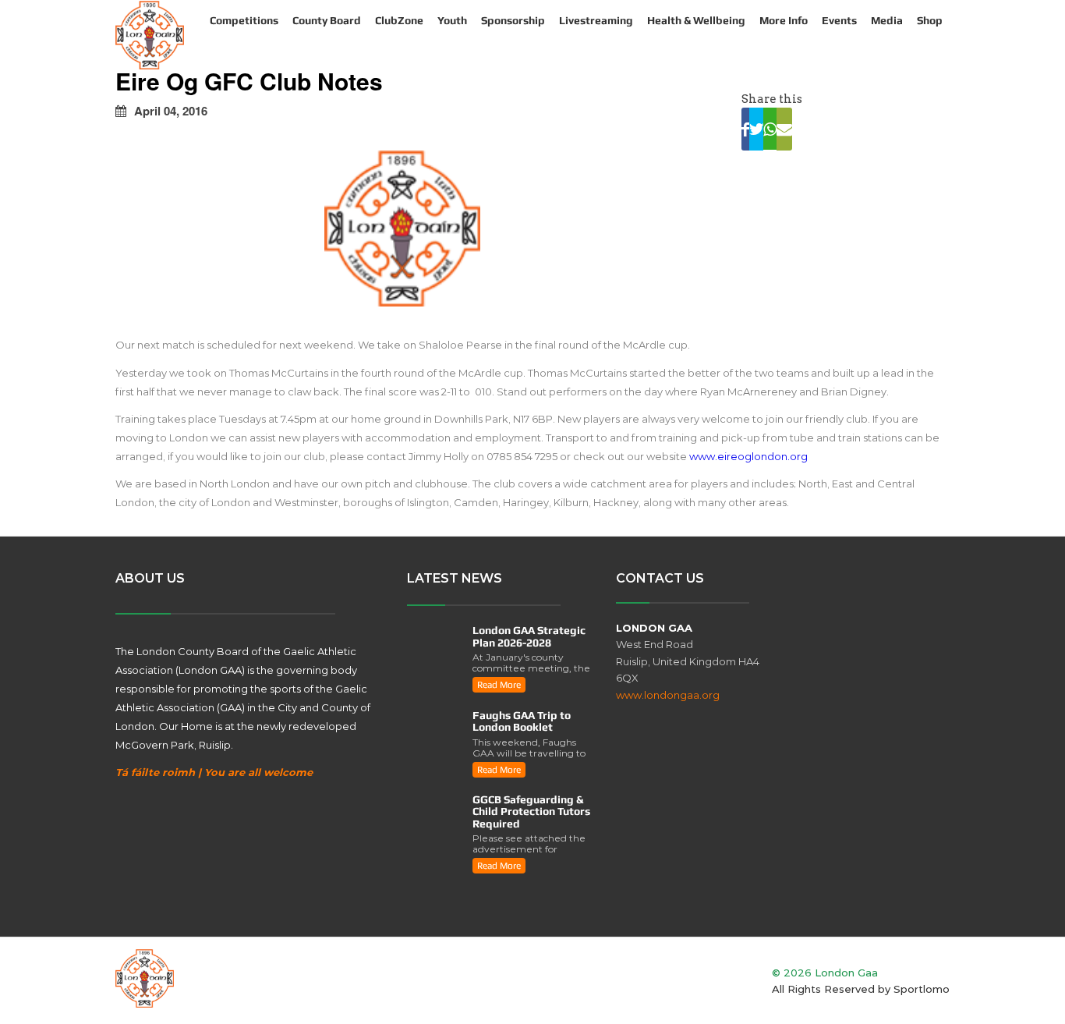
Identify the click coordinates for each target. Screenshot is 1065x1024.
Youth (452, 20)
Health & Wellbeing (696, 20)
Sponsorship (513, 20)
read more (499, 684)
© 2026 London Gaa (825, 972)
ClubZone (399, 20)
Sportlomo (921, 989)
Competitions (244, 20)
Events (839, 20)
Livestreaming (596, 20)
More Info (783, 20)
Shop (930, 20)
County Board (326, 20)
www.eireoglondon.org (748, 456)
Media (887, 20)
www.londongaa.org (668, 695)
